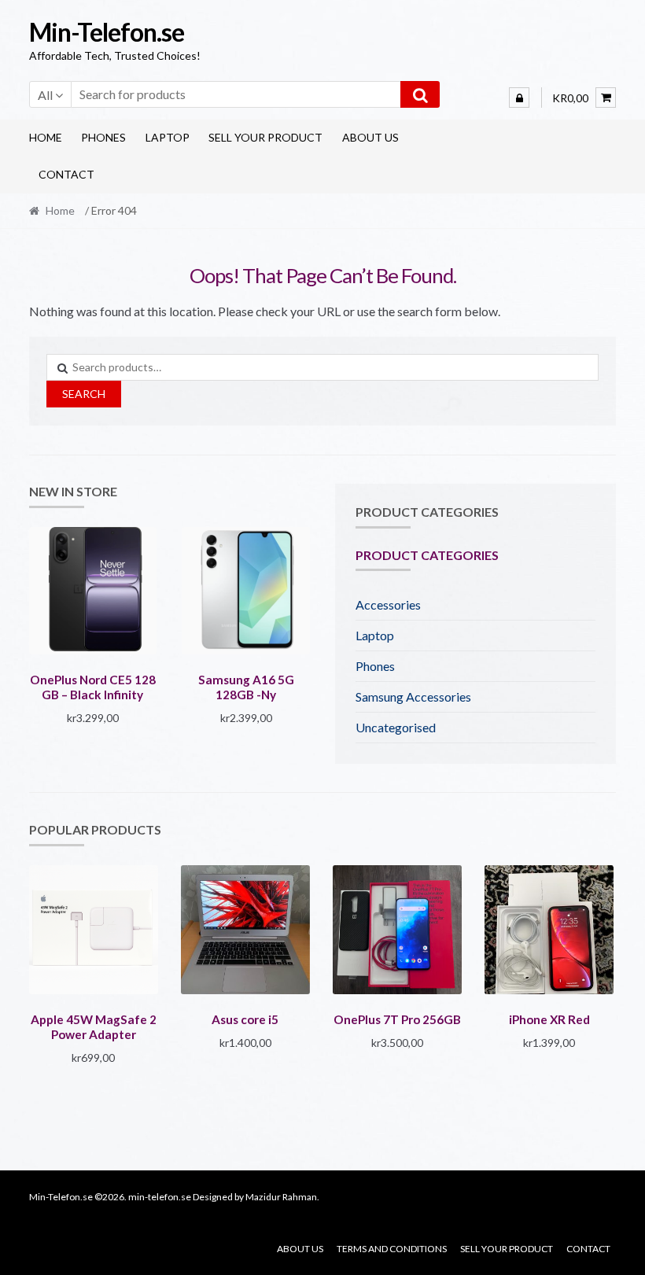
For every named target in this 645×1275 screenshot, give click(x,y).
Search (83, 393)
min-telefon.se (159, 1197)
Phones (103, 137)
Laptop (168, 137)
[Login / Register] (519, 97)
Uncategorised (396, 727)
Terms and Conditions (392, 1249)
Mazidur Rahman (281, 1197)
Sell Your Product (265, 137)
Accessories (388, 604)
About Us (370, 137)
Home (45, 137)
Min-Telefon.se (106, 32)
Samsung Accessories (413, 696)
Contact (66, 174)
